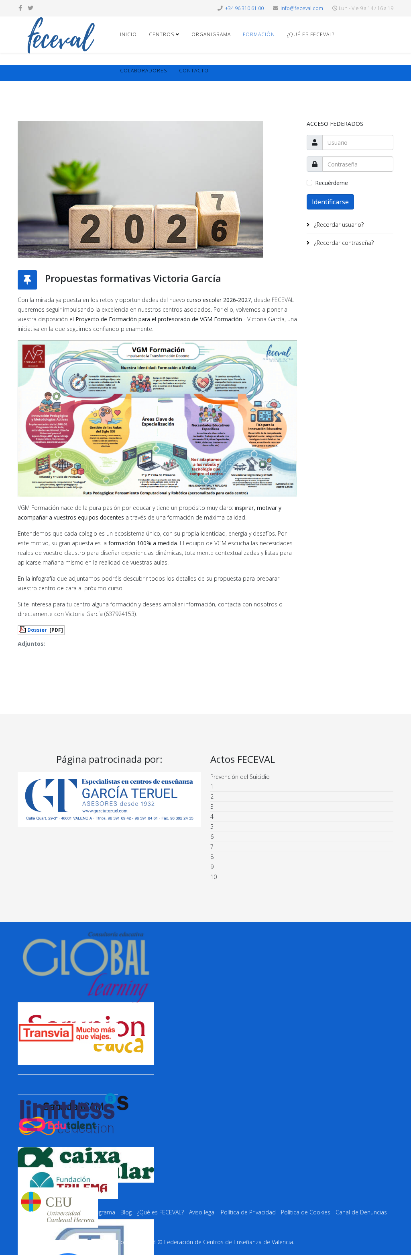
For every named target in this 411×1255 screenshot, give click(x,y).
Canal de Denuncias (361, 1212)
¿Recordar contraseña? (343, 242)
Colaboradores (143, 70)
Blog (126, 1212)
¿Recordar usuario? (338, 224)
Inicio (128, 34)
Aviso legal (202, 1212)
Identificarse (330, 201)
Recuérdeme (331, 183)
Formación (259, 34)
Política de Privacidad (248, 1212)
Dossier (37, 629)
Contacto (194, 70)
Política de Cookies (305, 1212)
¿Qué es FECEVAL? (310, 34)
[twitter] (30, 8)
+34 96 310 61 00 (244, 8)
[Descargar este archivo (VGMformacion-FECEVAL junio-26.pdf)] (23, 629)
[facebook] (20, 8)
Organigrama (211, 34)
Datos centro (60, 1212)
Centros (161, 34)
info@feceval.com (302, 8)
